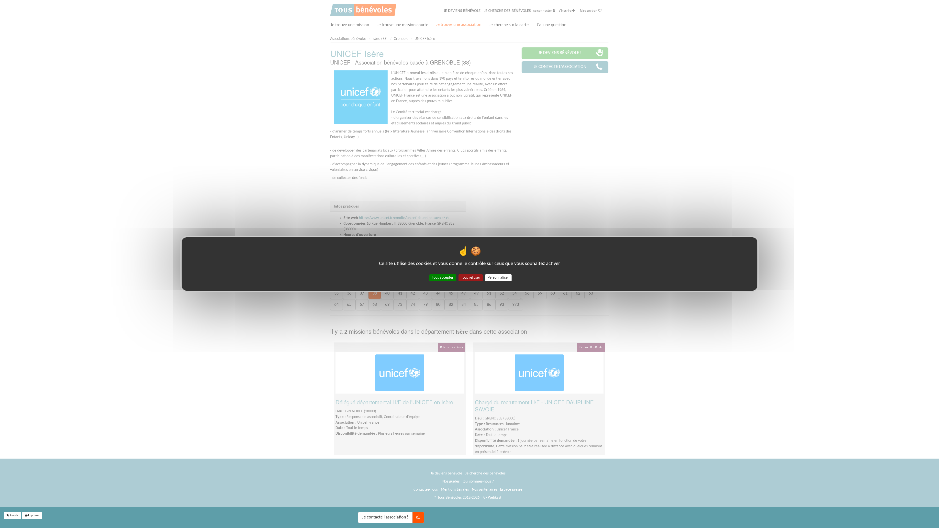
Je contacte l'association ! (385, 517)
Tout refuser (470, 278)
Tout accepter (443, 278)
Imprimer (33, 515)
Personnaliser (498, 278)
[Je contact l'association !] (418, 517)
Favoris (13, 515)
